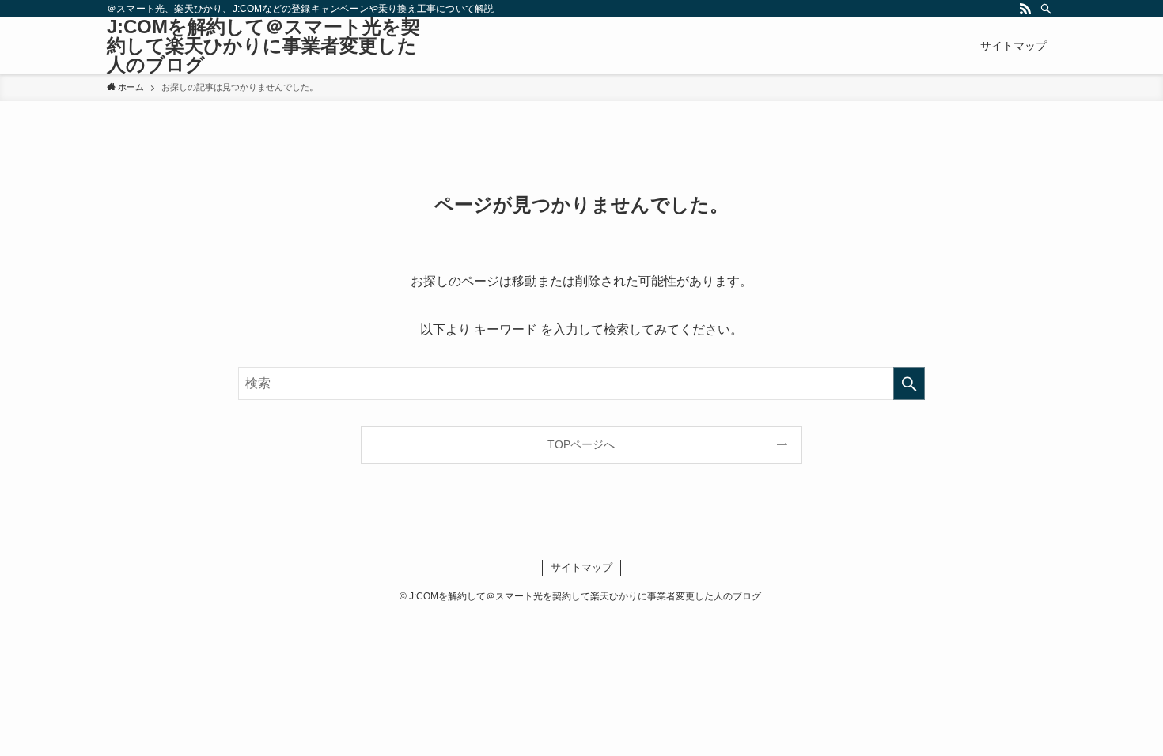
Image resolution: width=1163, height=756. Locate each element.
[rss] (1025, 8)
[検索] (1046, 8)
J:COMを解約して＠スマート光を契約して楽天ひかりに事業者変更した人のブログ (263, 45)
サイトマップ (581, 567)
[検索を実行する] (909, 383)
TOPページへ (581, 444)
